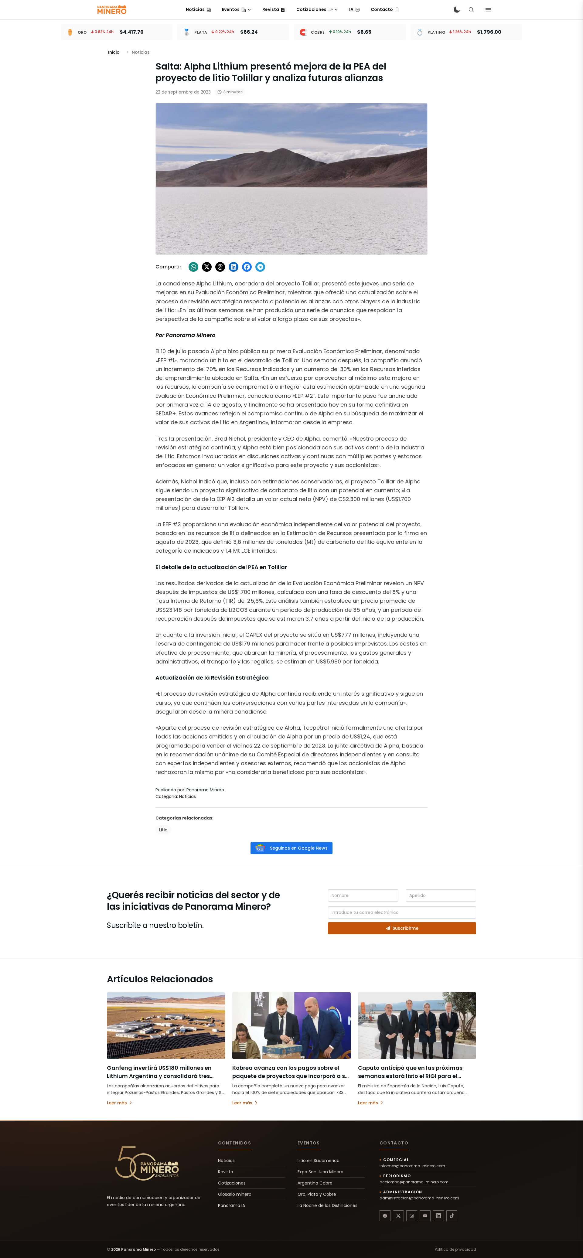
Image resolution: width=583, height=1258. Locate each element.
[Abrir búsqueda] (471, 10)
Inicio (114, 52)
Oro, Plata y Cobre (317, 1194)
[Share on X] (207, 267)
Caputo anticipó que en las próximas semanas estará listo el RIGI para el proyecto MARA (410, 1076)
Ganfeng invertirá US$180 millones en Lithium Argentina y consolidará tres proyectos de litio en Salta (159, 1076)
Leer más (117, 1103)
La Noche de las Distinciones (327, 1205)
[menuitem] (198, 9)
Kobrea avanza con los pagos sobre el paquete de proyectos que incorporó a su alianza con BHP (290, 1076)
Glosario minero (234, 1194)
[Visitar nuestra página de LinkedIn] (438, 1215)
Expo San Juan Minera (320, 1172)
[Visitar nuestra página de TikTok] (451, 1215)
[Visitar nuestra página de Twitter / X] (398, 1215)
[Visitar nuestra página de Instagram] (411, 1215)
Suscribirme (405, 928)
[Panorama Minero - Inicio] (111, 10)
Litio (163, 830)
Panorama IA (231, 1205)
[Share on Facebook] (247, 267)
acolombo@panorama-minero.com (414, 1182)
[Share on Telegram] (260, 267)
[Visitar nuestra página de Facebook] (385, 1215)
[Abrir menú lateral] (488, 10)
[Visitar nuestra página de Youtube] (425, 1215)
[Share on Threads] (220, 267)
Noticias (226, 1160)
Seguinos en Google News (299, 848)
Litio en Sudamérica (318, 1160)
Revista (225, 1172)
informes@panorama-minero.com (412, 1166)
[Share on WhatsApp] (193, 267)
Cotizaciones (232, 1183)
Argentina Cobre (315, 1183)
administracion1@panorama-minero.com (419, 1198)
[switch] (457, 10)
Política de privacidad (455, 1249)
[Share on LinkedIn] (233, 267)
